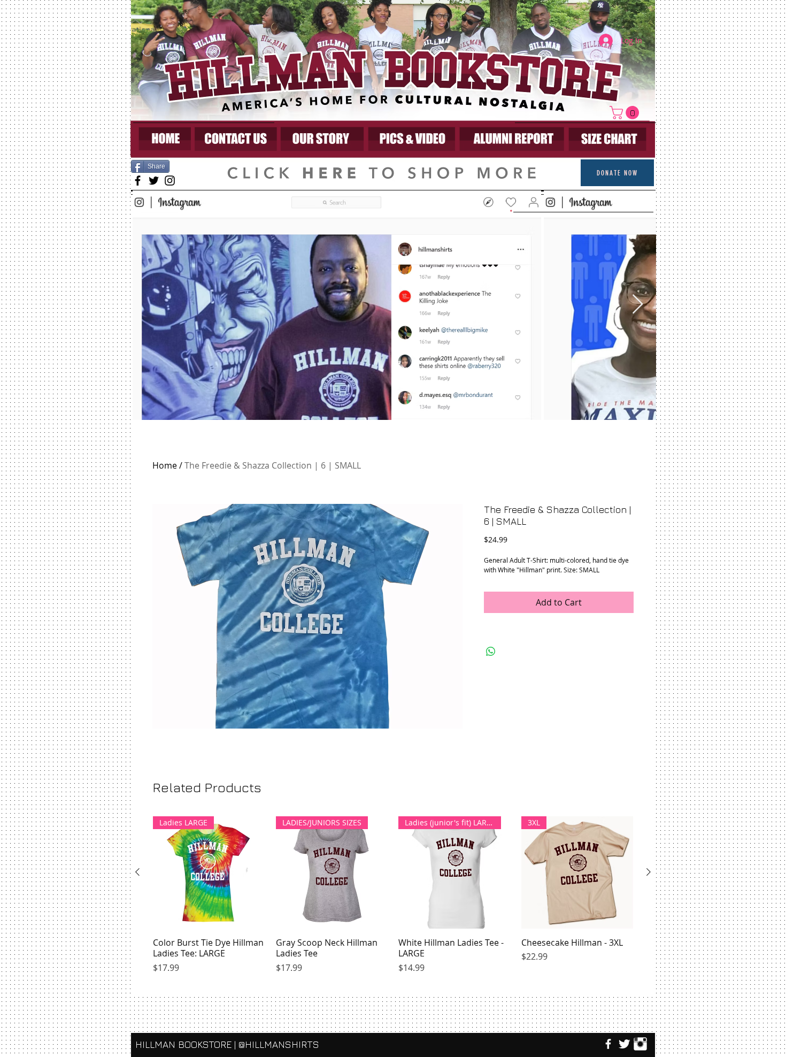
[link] (626, 112)
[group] (393, 901)
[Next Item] (637, 304)
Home (164, 465)
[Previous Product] (137, 871)
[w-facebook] (608, 1044)
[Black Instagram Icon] (169, 180)
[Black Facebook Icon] (137, 180)
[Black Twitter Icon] (153, 180)
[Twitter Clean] (624, 1044)
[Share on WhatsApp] (490, 651)
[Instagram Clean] (640, 1044)
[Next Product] (648, 871)
